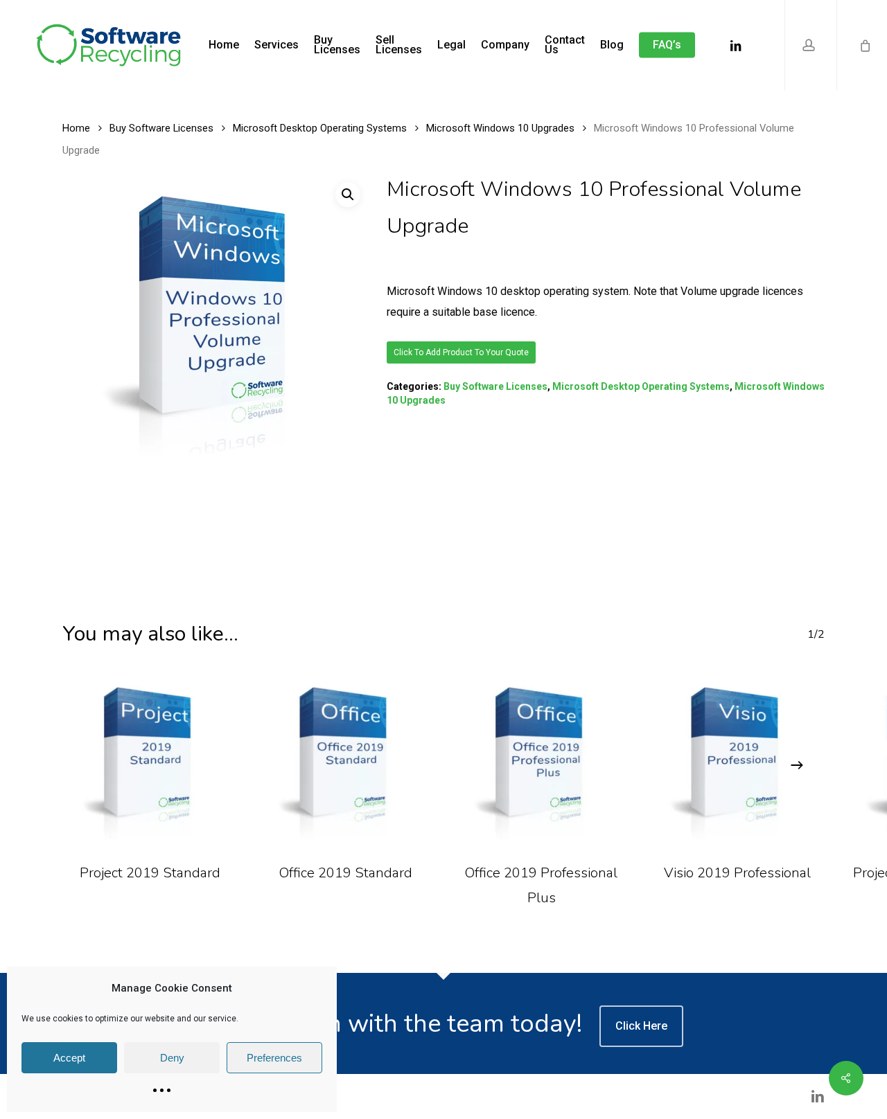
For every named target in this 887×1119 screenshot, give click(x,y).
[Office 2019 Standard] (346, 760)
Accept (69, 1058)
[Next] (797, 765)
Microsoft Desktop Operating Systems (320, 128)
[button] (347, 194)
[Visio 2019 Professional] (737, 760)
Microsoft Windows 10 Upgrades (500, 128)
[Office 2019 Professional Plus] (541, 760)
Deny (172, 1058)
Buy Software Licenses (161, 128)
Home (76, 128)
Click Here (641, 1025)
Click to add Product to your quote (461, 352)
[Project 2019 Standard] (150, 760)
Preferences (274, 1058)
